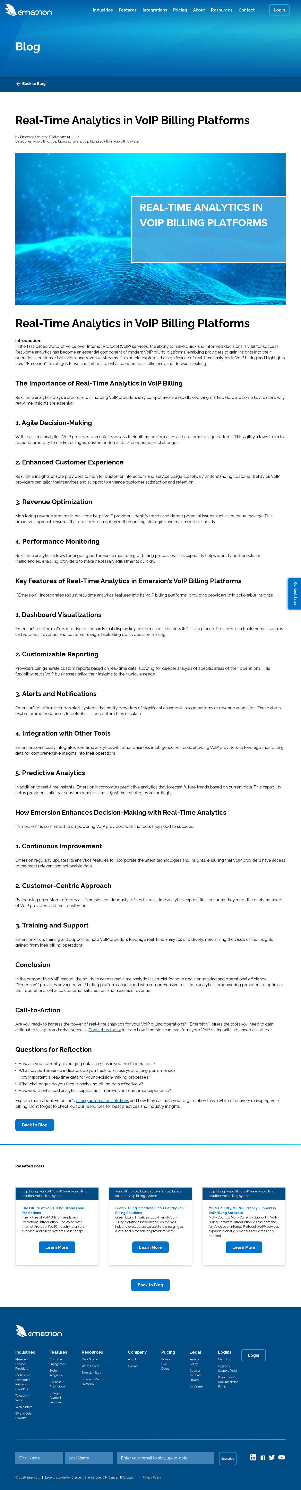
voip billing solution (97, 141)
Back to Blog (34, 83)
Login (279, 10)
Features (128, 10)
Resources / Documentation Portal (228, 1382)
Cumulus (224, 1359)
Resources (221, 10)
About (199, 10)
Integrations (155, 10)
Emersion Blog (91, 1372)
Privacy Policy (152, 1477)
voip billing (41, 141)
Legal (195, 1352)
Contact (247, 10)
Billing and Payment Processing (57, 1398)
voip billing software (66, 141)
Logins (224, 1352)
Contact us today (104, 1029)
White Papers (90, 1366)
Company (137, 1352)
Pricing (180, 10)
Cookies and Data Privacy (195, 1375)
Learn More (56, 1247)
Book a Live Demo (166, 1364)
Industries (103, 10)
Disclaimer (197, 1386)
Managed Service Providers (21, 1364)
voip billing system (127, 141)
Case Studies (90, 1359)
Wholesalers (23, 1407)
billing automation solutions (102, 1100)
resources (95, 1106)
